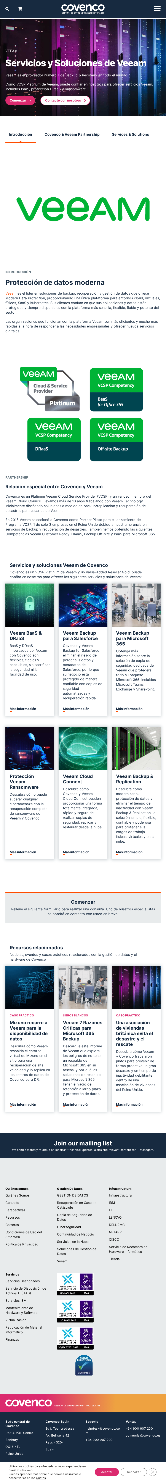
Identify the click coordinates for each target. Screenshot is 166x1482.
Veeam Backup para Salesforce (80, 635)
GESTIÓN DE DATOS (72, 1195)
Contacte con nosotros (63, 100)
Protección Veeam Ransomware (24, 782)
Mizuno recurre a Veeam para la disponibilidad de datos (29, 1031)
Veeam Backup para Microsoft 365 (132, 638)
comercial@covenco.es (143, 1435)
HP (111, 1210)
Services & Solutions (130, 134)
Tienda (114, 1259)
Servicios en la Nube (73, 1242)
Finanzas (12, 1339)
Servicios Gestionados (22, 1281)
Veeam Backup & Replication (134, 779)
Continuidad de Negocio (75, 1234)
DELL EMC (117, 1225)
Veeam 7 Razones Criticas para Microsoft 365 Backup (82, 1031)
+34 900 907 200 (99, 1440)
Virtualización (15, 1320)
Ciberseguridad (69, 1227)
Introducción (20, 134)
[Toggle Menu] (157, 8)
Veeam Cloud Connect (78, 779)
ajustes (41, 1478)
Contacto (12, 1203)
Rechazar (133, 1472)
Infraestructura (120, 1195)
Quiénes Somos (17, 1195)
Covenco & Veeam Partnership (72, 134)
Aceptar (106, 1472)
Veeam (10, 293)
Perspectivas (15, 1210)
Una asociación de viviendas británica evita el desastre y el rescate (134, 1033)
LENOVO (115, 1217)
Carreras (12, 1225)
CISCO (114, 1239)
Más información (23, 709)
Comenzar (18, 100)
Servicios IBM (15, 1300)
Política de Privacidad (21, 1244)
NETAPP (115, 1232)
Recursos (12, 1217)
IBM (112, 1203)
